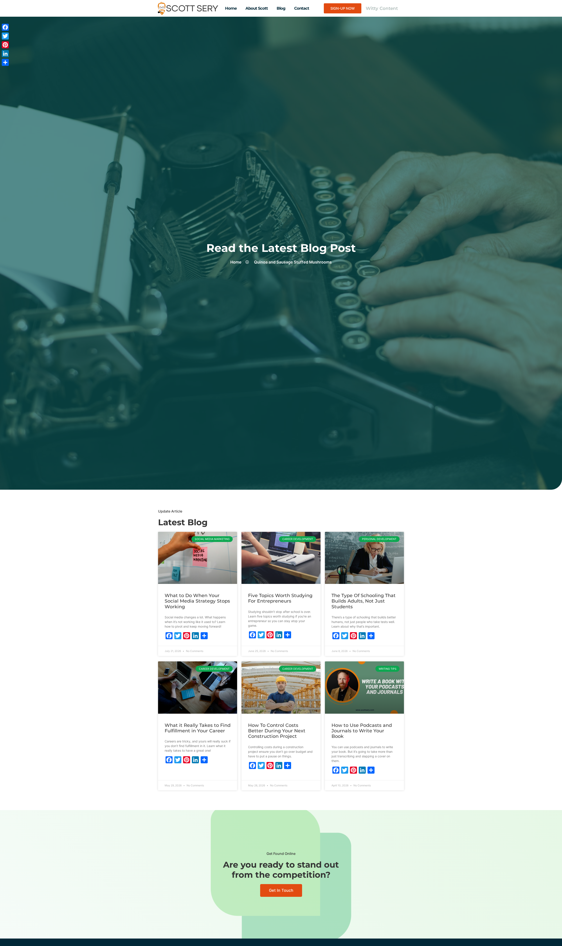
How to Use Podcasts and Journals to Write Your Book (361, 730)
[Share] (5, 62)
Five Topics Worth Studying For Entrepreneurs (280, 598)
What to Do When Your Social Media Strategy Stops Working (197, 601)
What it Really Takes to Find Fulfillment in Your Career (198, 727)
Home (231, 8)
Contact (301, 8)
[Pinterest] (5, 44)
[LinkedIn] (5, 53)
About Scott (256, 8)
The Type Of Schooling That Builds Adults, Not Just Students (363, 601)
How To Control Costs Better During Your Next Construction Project (276, 730)
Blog (281, 8)
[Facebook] (5, 27)
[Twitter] (5, 36)
